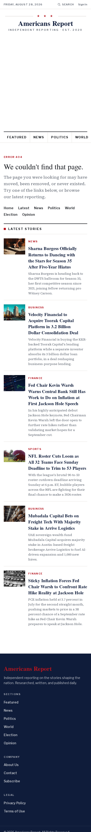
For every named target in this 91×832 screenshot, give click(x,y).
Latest (23, 208)
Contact (10, 761)
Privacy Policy (15, 791)
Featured (17, 137)
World (70, 208)
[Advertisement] (45, 79)
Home (9, 208)
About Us (11, 753)
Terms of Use (14, 799)
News (38, 137)
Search (68, 4)
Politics (59, 137)
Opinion (28, 214)
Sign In (82, 4)
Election (11, 214)
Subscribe (12, 769)
